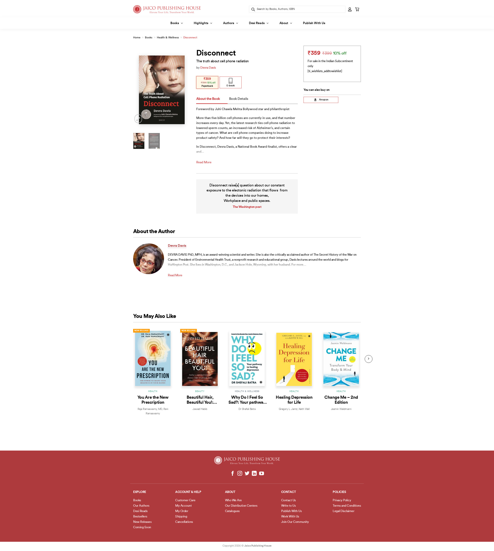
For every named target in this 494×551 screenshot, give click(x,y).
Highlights (201, 23)
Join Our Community (295, 522)
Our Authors (141, 505)
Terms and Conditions (347, 505)
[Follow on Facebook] (232, 473)
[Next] (184, 90)
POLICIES (339, 492)
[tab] (212, 99)
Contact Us (288, 500)
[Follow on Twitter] (247, 473)
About (283, 23)
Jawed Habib (200, 409)
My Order (181, 511)
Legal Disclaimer (343, 511)
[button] (350, 9)
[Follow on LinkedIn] (254, 473)
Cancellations (184, 522)
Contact (288, 492)
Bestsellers (140, 516)
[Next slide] (368, 359)
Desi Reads (257, 23)
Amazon (323, 99)
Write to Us (288, 505)
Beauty (200, 391)
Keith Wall (304, 409)
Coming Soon (142, 527)
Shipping (181, 516)
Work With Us (290, 516)
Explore (139, 492)
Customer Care (185, 500)
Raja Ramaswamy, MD (150, 409)
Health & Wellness (168, 37)
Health (152, 391)
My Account (183, 505)
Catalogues (232, 511)
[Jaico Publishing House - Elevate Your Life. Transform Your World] (167, 9)
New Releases (142, 522)
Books (174, 23)
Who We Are (233, 500)
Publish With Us (314, 23)
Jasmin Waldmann (341, 409)
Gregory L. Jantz (288, 409)
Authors (228, 23)
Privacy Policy (342, 500)
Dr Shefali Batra (247, 409)
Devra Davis (208, 67)
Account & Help (188, 492)
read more (203, 162)
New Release (141, 331)
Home (136, 37)
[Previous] (139, 90)
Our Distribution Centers (241, 505)
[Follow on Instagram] (239, 473)
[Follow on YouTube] (261, 473)
